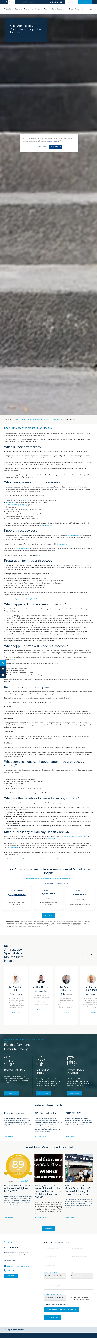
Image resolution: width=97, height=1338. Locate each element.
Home (16, 419)
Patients (11, 2)
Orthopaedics (57, 419)
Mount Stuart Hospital (35, 419)
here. (39, 555)
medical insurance (23, 549)
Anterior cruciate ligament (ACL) (16, 505)
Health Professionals (28, 2)
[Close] (76, 136)
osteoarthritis (47, 525)
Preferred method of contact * (53, 1294)
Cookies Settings (41, 146)
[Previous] (84, 954)
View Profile (16, 1012)
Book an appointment (30, 859)
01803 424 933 (57, 2)
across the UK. (53, 839)
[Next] (90, 954)
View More (48, 1228)
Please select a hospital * (51, 1272)
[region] (49, 143)
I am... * (73, 1272)
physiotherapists (12, 847)
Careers (18, 2)
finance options (62, 544)
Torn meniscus (10, 502)
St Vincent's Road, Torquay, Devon (18, 1266)
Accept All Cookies (55, 146)
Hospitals (23, 419)
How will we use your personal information (61, 1309)
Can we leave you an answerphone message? (82, 1298)
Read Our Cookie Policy (53, 141)
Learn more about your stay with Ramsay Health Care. (22, 599)
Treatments (47, 419)
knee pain (26, 500)
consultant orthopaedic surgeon (74, 837)
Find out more (11, 1093)
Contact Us (71, 2)
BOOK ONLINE (85, 2)
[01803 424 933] (3, 663)
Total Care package (72, 535)
